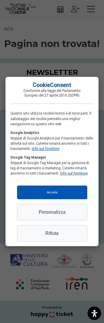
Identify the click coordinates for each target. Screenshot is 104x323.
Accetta (52, 192)
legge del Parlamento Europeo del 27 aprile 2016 (53, 93)
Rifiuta (52, 233)
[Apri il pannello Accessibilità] (94, 313)
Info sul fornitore (45, 149)
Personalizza (52, 212)
